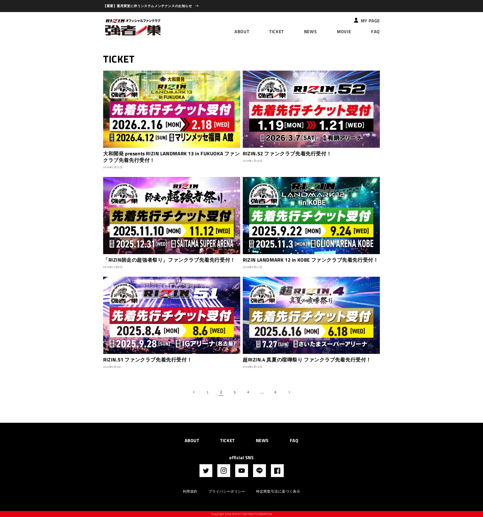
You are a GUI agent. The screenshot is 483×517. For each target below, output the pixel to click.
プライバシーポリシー (227, 491)
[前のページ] (193, 392)
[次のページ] (289, 392)
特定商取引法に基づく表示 (278, 491)
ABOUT (192, 440)
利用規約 (190, 491)
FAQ (294, 440)
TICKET (227, 440)
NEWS (262, 440)
